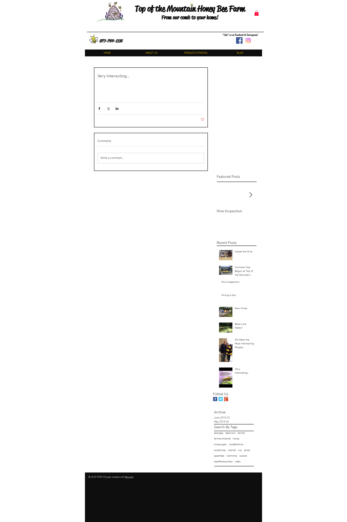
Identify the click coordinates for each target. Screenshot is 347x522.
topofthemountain (223, 461)
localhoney (220, 450)
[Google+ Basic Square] (226, 399)
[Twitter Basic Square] (221, 399)
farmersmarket (222, 438)
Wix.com (129, 477)
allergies (218, 433)
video (238, 461)
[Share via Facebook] (99, 108)
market (232, 450)
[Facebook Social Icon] (239, 40)
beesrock (230, 433)
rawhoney (231, 455)
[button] (256, 13)
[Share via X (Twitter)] (108, 108)
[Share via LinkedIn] (117, 108)
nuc (240, 450)
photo (247, 450)
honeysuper (220, 444)
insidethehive (236, 444)
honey (236, 438)
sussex (243, 455)
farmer (241, 433)
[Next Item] (250, 195)
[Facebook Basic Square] (215, 399)
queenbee (219, 455)
